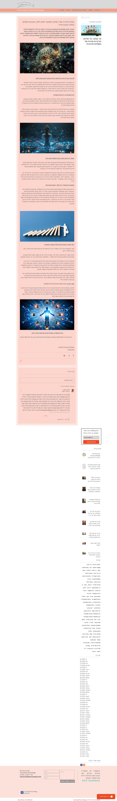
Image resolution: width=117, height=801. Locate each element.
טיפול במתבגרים (86, 599)
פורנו (90, 637)
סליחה (90, 631)
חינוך (87, 596)
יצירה (98, 619)
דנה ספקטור (90, 590)
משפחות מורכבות (95, 625)
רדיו (85, 648)
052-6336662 (91, 780)
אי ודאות (94, 570)
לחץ (95, 619)
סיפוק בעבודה (96, 631)
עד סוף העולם (96, 637)
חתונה (83, 596)
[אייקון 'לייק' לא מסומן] (68, 419)
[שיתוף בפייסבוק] (73, 355)
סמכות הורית (96, 634)
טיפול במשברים (96, 599)
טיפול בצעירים (96, 602)
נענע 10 (98, 628)
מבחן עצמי (97, 622)
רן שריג (94, 651)
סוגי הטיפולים (87, 628)
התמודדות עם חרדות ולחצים (66, 347)
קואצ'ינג (88, 645)
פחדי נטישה (84, 637)
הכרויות (89, 593)
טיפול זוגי (97, 605)
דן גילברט (97, 590)
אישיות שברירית (96, 576)
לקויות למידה (89, 619)
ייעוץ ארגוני (90, 608)
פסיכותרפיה (86, 642)
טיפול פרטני (71, 349)
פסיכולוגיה (93, 640)
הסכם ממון (97, 596)
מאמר (83, 619)
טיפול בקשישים (87, 602)
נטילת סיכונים (86, 625)
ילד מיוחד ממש (96, 611)
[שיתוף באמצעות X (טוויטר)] (69, 355)
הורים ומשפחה (96, 593)
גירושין (89, 585)
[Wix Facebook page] (22, 792)
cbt (90, 567)
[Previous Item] (98, 30)
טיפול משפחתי (90, 605)
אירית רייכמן (97, 573)
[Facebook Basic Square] (81, 765)
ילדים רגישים (87, 611)
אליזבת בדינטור (86, 576)
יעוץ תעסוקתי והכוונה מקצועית (92, 613)
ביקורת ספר (89, 582)
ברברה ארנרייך (96, 585)
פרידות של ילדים (95, 645)
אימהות (88, 570)
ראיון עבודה (90, 648)
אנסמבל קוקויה (96, 579)
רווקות (98, 651)
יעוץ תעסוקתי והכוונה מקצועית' (91, 616)
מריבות (86, 622)
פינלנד (98, 640)
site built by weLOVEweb (24, 800)
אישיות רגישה (89, 573)
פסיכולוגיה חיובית (95, 642)
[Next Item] (84, 30)
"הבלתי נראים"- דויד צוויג (93, 564)
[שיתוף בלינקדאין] (64, 355)
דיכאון (84, 587)
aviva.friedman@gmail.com (30, 777)
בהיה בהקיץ (97, 582)
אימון (84, 570)
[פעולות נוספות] (21, 390)
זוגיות (91, 596)
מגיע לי (91, 622)
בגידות (89, 579)
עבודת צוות (85, 634)
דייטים (89, 587)
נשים (93, 628)
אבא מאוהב (85, 567)
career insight (96, 567)
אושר (99, 570)
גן (82, 585)
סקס (91, 634)
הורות (84, 590)
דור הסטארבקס (96, 587)
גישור (85, 585)
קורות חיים (97, 648)
